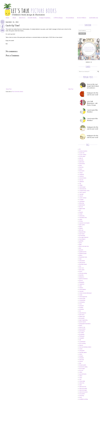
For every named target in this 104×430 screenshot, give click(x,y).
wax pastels (82, 393)
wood (80, 397)
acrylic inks (81, 152)
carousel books (82, 178)
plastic (80, 325)
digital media (82, 208)
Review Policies (81, 18)
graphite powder (83, 253)
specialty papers (83, 352)
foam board (81, 233)
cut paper (81, 199)
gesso (80, 242)
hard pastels (82, 260)
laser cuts (81, 267)
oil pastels (81, 309)
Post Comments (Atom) (17, 91)
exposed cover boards (84, 223)
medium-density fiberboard (85, 293)
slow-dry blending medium (85, 347)
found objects (82, 239)
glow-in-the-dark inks (84, 246)
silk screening (82, 343)
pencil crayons (82, 321)
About (14, 18)
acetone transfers (83, 151)
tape (80, 363)
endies (80, 219)
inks (80, 266)
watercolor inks (82, 386)
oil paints (81, 307)
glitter (80, 244)
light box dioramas (83, 278)
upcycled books (82, 374)
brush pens (81, 170)
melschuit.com (93, 18)
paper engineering (83, 320)
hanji (80, 258)
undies (80, 372)
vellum (80, 375)
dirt (80, 210)
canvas (81, 172)
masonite (81, 291)
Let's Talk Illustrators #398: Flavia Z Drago (92, 103)
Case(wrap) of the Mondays (92, 111)
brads (80, 165)
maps (80, 285)
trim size (81, 370)
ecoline (80, 214)
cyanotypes (82, 201)
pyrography (81, 334)
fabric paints (82, 224)
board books (82, 163)
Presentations (70, 18)
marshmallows (82, 289)
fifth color (81, 230)
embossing (81, 215)
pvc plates (81, 332)
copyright (81, 194)
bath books (81, 161)
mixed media (82, 298)
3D (80, 149)
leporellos (81, 275)
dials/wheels (82, 205)
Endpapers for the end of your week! (92, 94)
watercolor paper (83, 390)
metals (80, 294)
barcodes (81, 160)
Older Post (70, 89)
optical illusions (82, 312)
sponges (81, 356)
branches (81, 167)
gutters (80, 255)
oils (80, 311)
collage (80, 185)
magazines (81, 284)
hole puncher (82, 262)
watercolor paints (83, 388)
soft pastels (81, 350)
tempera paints (82, 365)
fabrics (80, 226)
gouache (81, 249)
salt (80, 339)
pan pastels (81, 318)
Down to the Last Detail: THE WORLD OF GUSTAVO (93, 86)
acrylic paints (82, 156)
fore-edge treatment (83, 237)
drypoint (81, 212)
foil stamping (82, 235)
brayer (80, 169)
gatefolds (81, 241)
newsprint (81, 305)
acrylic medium (82, 154)
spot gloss (81, 357)
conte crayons (82, 192)
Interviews (22, 18)
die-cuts (81, 206)
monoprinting (82, 300)
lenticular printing (83, 273)
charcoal (81, 179)
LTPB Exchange (58, 18)
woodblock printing (83, 399)
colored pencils (82, 188)
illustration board (83, 264)
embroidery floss (83, 217)
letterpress (81, 276)
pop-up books (82, 329)
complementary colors (84, 190)
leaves (80, 271)
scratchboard (82, 341)
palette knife (82, 316)
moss (80, 303)
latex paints (81, 269)
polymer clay (82, 327)
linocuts (81, 280)
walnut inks (81, 383)
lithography (81, 282)
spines (80, 354)
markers (81, 287)
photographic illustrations (85, 323)
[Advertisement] (88, 411)
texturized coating (83, 366)
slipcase (81, 345)
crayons (81, 196)
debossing (81, 203)
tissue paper (82, 368)
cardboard (81, 174)
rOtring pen (81, 336)
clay (80, 183)
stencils (81, 361)
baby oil (81, 158)
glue (80, 248)
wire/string (81, 395)
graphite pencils (82, 251)
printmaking (82, 330)
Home (7, 18)
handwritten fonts (83, 257)
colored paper (82, 187)
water (80, 384)
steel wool (81, 359)
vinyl (80, 379)
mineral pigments (83, 296)
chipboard (81, 181)
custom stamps (82, 197)
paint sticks (81, 314)
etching (80, 221)
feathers (81, 228)
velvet (80, 377)
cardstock (81, 176)
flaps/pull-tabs (82, 231)
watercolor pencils (83, 392)
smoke (80, 348)
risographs (81, 338)
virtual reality (82, 381)
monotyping (82, 302)
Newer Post (8, 89)
